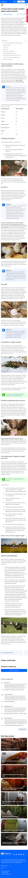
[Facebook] (14, 854)
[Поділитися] (18, 14)
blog (4, 1)
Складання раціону (7, 45)
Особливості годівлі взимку (8, 51)
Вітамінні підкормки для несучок (9, 53)
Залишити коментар (14, 670)
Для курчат (5, 47)
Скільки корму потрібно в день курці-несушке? (13, 43)
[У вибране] (25, 740)
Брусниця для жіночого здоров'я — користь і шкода (15, 713)
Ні (24, 652)
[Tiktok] (24, 854)
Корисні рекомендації (7, 59)
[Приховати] (25, 41)
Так (21, 652)
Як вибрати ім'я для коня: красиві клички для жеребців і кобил (14, 689)
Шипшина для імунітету (9, 701)
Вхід (21, 1)
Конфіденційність (4, 865)
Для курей (5, 49)
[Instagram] (17, 854)
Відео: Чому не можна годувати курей (11, 57)
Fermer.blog (2, 5)
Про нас (2, 868)
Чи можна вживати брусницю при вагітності (13, 725)
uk (15, 2)
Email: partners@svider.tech (6, 874)
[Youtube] (21, 854)
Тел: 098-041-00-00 (4, 872)
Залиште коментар (8, 667)
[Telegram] (19, 854)
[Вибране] (26, 1)
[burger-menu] (26, 5)
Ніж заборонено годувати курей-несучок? (12, 55)
